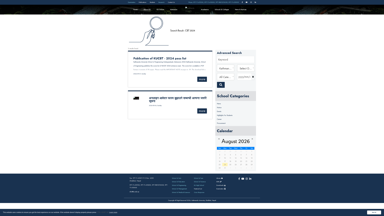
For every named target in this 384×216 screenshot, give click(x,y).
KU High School (199, 185)
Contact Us (171, 2)
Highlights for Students (224, 115)
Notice (219, 107)
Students (153, 2)
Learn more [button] (113, 212)
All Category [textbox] (226, 77)
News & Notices (240, 9)
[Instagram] (251, 2)
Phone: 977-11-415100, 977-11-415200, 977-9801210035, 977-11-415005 (213, 2)
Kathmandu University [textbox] (226, 68)
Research (161, 2)
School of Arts (176, 178)
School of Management (179, 189)
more (202, 79)
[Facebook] (242, 2)
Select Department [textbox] (246, 68)
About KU (147, 9)
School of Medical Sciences (181, 192)
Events (219, 111)
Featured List (198, 189)
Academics (205, 9)
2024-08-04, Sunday (155, 105)
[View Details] (136, 98)
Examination (132, 2)
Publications (143, 2)
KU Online (160, 9)
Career (219, 119)
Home (135, 9)
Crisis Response (199, 192)
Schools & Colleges (222, 9)
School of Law (198, 178)
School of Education (178, 182)
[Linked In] (255, 2)
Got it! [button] (374, 212)
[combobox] (225, 68)
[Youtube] (247, 2)
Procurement (221, 123)
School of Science (200, 182)
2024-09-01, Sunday (139, 74)
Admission (173, 9)
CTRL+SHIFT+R (102, 212)
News (219, 103)
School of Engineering (179, 185)
